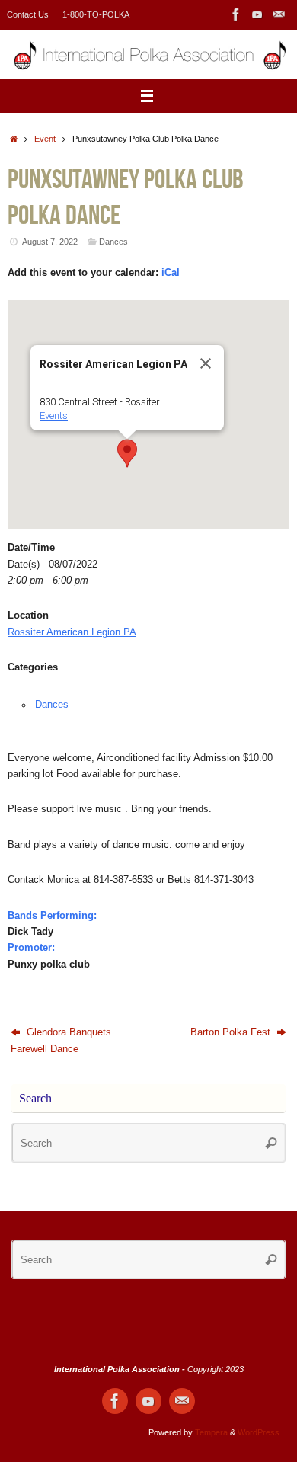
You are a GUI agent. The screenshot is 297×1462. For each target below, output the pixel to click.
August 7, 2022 (50, 241)
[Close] (205, 363)
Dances (113, 241)
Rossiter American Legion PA (72, 632)
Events (54, 415)
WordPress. (260, 1432)
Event (45, 138)
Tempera (211, 1432)
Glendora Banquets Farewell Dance (61, 1040)
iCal (170, 272)
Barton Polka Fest (231, 1032)
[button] (127, 453)
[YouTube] (257, 14)
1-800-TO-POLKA (95, 14)
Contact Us (28, 14)
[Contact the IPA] (278, 14)
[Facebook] (236, 14)
